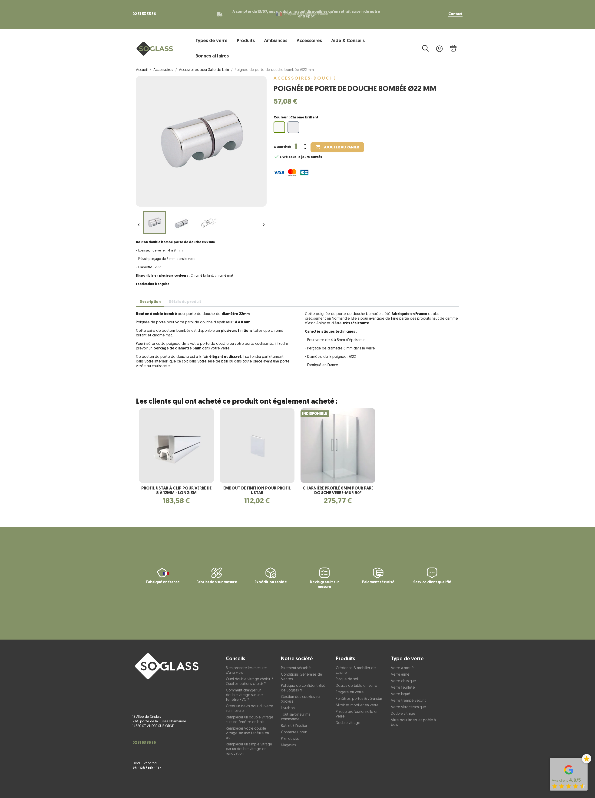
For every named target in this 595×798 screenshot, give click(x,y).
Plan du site (290, 739)
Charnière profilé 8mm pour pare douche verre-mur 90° (338, 490)
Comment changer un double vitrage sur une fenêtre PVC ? (244, 695)
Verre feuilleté (403, 688)
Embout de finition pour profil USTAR (257, 490)
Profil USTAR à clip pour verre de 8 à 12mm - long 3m (176, 490)
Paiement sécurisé (296, 668)
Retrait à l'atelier (294, 726)
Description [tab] (150, 302)
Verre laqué (400, 694)
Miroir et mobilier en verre (357, 705)
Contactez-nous (294, 732)
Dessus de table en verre (356, 686)
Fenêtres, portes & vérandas (359, 699)
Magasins (288, 745)
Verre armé (400, 675)
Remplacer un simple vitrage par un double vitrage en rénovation (249, 749)
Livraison (288, 708)
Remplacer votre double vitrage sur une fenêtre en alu (247, 733)
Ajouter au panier (337, 147)
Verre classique (403, 681)
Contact (455, 14)
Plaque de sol (347, 679)
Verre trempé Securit (408, 701)
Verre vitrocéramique (408, 707)
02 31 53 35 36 (144, 14)
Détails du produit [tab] (185, 302)
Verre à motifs (402, 668)
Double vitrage (348, 723)
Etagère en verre (350, 692)
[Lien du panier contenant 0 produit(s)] (453, 48)
